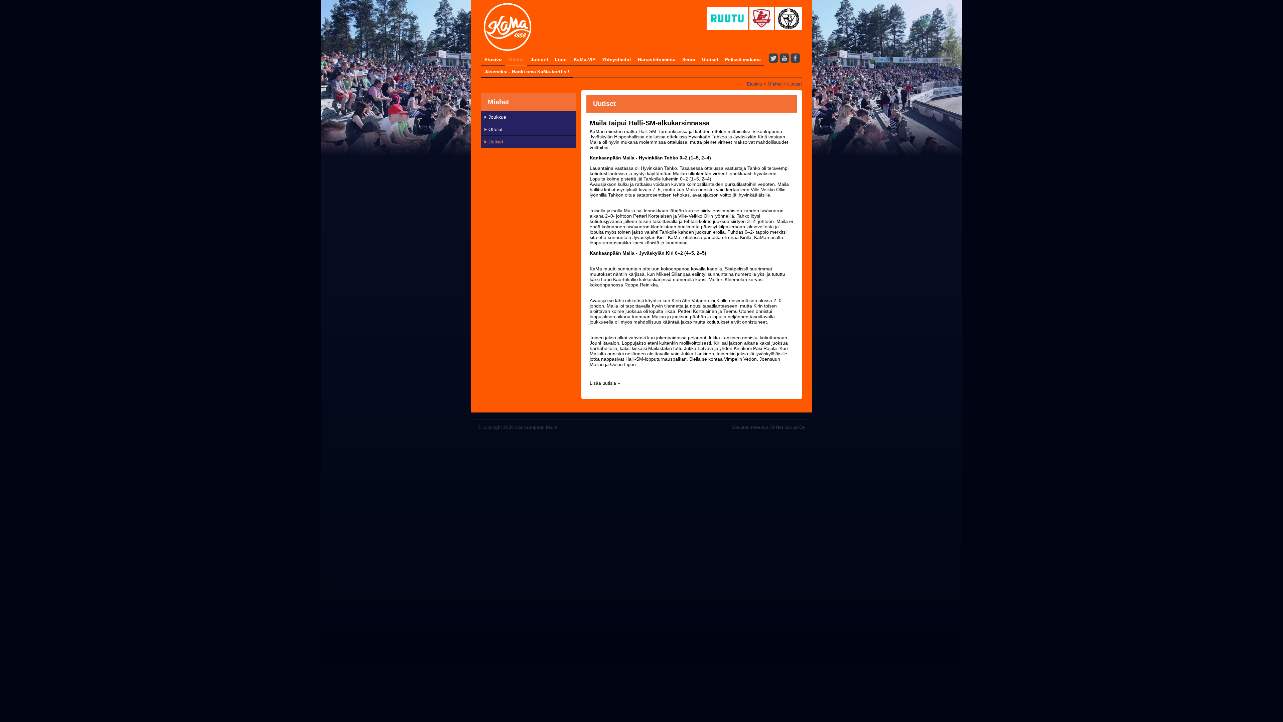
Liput (561, 59)
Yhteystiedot (616, 59)
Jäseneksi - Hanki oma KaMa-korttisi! (526, 71)
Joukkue (497, 117)
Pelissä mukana (743, 59)
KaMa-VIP (584, 59)
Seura (688, 59)
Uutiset (710, 59)
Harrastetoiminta (657, 59)
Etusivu (493, 59)
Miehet (516, 59)
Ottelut (495, 129)
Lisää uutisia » (605, 383)
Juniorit (539, 59)
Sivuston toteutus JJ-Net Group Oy (768, 427)
